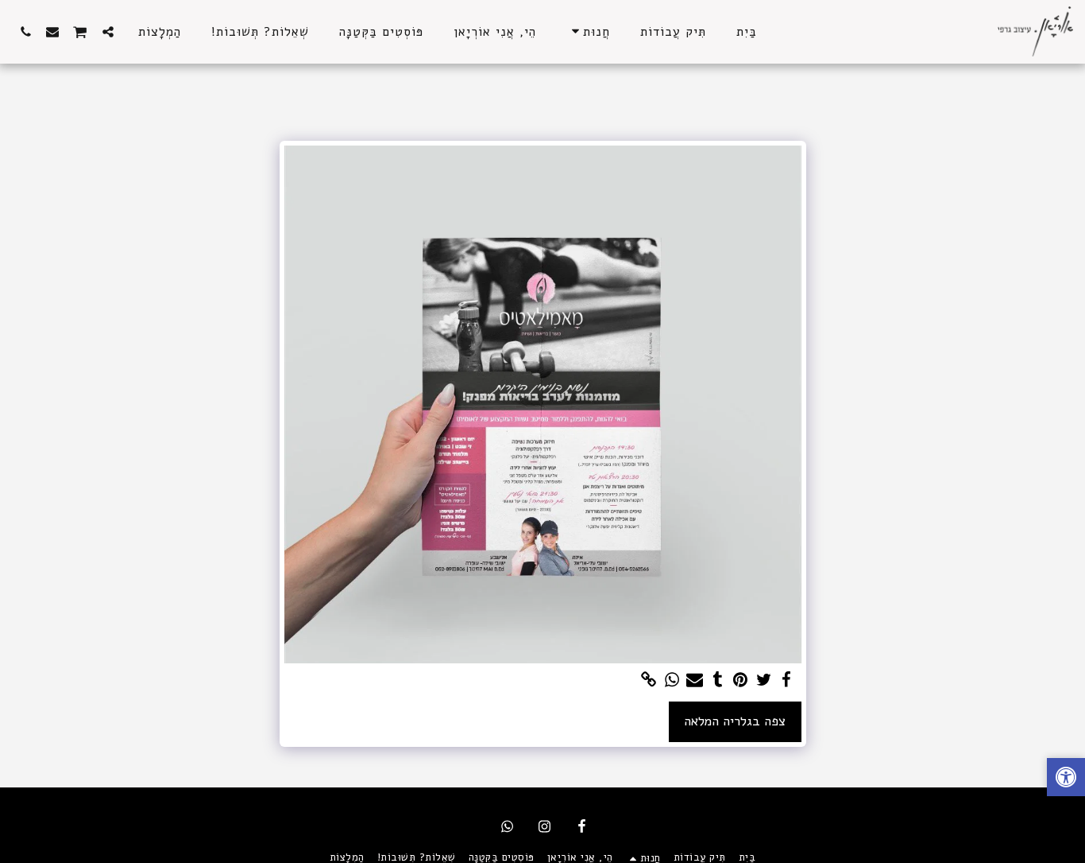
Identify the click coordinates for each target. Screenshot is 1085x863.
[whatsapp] (671, 680)
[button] (108, 31)
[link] (648, 680)
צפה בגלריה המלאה (735, 721)
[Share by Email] (694, 680)
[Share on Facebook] (786, 680)
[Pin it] (740, 680)
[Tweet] (763, 680)
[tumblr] (717, 680)
